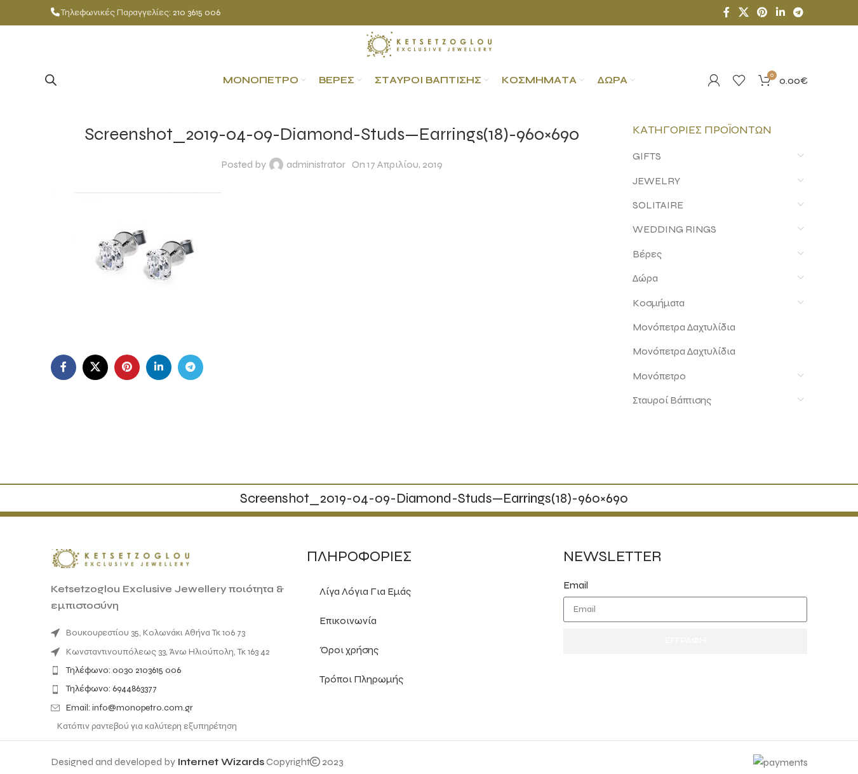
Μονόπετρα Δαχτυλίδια (684, 327)
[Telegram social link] (798, 12)
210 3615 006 (196, 12)
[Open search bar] (50, 80)
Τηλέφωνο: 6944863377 (111, 688)
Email (575, 585)
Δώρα (645, 278)
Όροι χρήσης (349, 650)
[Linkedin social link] (780, 12)
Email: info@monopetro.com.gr (129, 707)
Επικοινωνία (348, 620)
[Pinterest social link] (762, 12)
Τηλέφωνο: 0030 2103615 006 (123, 670)
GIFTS (647, 156)
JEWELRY (656, 181)
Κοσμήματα (659, 303)
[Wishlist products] (739, 80)
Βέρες (647, 254)
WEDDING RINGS (674, 229)
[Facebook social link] (726, 12)
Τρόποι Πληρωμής (361, 679)
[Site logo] (429, 43)
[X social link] (743, 12)
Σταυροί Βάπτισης (672, 400)
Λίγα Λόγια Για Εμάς (365, 591)
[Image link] (121, 558)
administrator (315, 164)
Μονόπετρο (659, 376)
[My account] (714, 80)
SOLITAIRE (658, 205)
